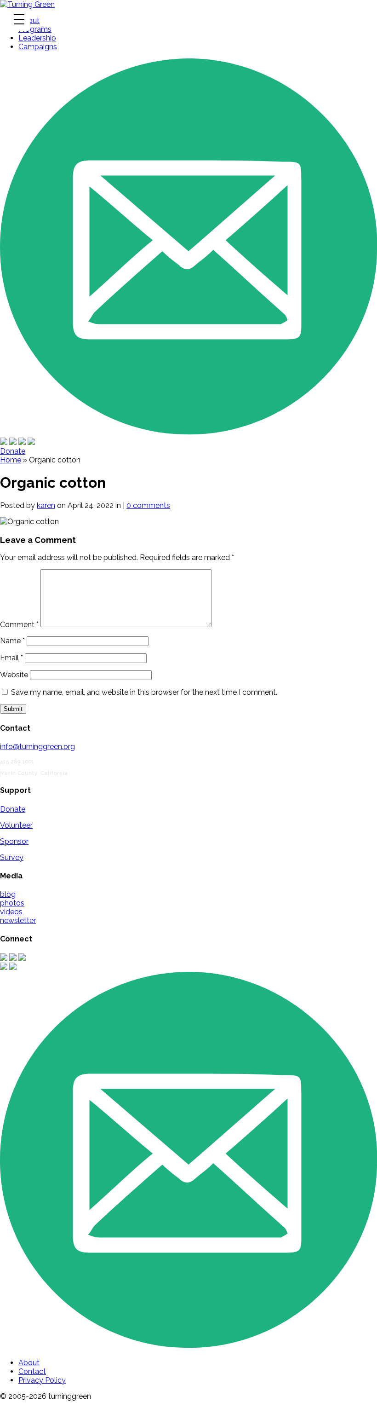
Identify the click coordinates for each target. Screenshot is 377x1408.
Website (14, 674)
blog (8, 894)
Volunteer (16, 825)
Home (10, 460)
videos (11, 911)
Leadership (37, 38)
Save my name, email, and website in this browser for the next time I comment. (144, 692)
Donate (12, 451)
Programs (34, 29)
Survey (11, 857)
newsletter (18, 920)
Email (11, 657)
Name (12, 640)
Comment (19, 624)
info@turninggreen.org (37, 746)
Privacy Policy (42, 1380)
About (29, 1362)
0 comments (148, 505)
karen (46, 505)
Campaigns (37, 46)
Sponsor (14, 841)
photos (12, 903)
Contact (32, 1371)
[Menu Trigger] (18, 19)
